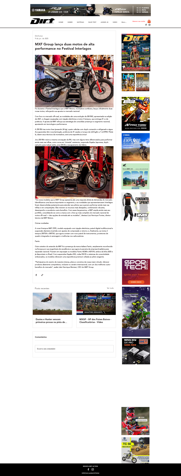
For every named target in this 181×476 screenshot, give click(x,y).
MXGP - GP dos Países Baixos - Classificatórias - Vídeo (95, 321)
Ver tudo (110, 288)
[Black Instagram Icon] (149, 25)
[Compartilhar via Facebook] (36, 275)
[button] (149, 21)
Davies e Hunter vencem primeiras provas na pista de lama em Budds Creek (50, 321)
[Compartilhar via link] (42, 275)
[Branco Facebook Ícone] (88, 469)
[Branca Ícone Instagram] (92, 469)
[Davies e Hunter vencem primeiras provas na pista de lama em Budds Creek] (52, 304)
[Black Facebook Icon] (146, 25)
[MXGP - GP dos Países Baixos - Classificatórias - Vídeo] (96, 304)
